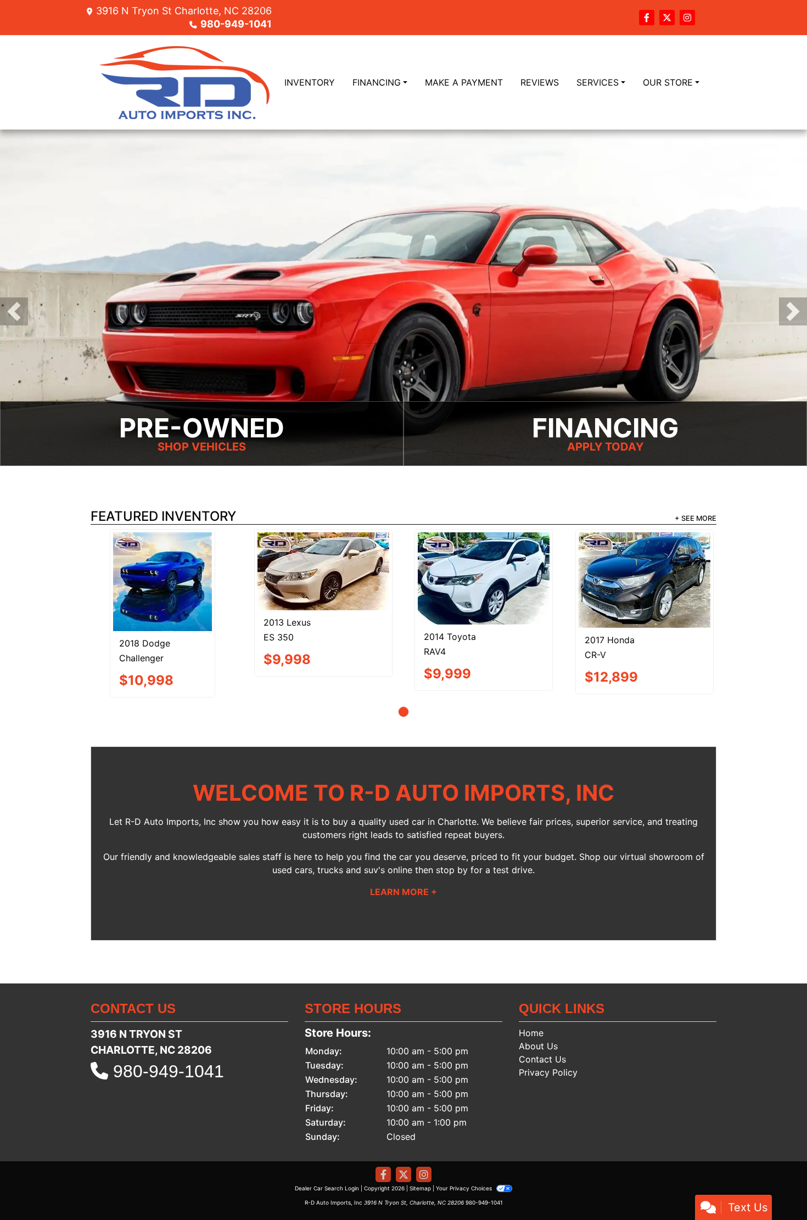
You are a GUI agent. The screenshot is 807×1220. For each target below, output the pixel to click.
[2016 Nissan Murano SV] (243, 556)
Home (531, 981)
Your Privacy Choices (465, 1136)
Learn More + (403, 840)
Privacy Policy (548, 1020)
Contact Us (542, 1007)
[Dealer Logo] (185, 82)
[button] (14, 311)
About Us (538, 994)
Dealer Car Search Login (327, 1136)
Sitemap (420, 1136)
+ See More (695, 518)
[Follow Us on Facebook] (648, 17)
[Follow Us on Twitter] (668, 17)
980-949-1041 (236, 24)
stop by (452, 818)
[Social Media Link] (687, 17)
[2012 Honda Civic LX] (564, 556)
